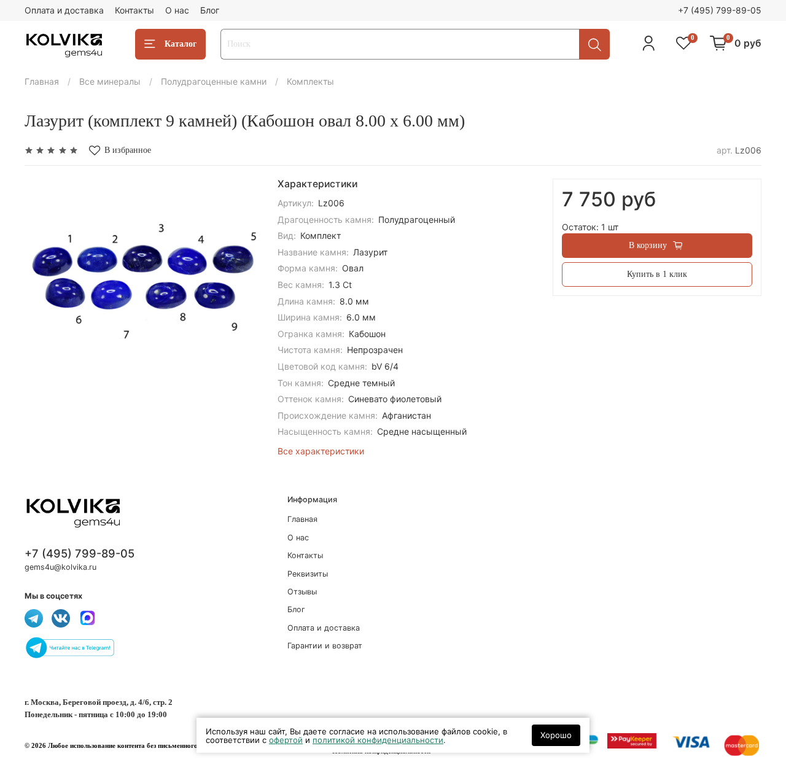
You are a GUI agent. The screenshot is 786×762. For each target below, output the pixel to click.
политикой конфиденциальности (378, 740)
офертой (286, 740)
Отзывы (302, 591)
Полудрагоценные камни (214, 81)
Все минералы (110, 81)
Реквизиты (307, 573)
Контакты (134, 10)
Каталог (180, 44)
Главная (42, 81)
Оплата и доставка (64, 10)
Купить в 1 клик (657, 274)
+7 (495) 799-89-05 (719, 10)
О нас (177, 10)
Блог (209, 10)
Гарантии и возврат (324, 645)
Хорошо (556, 735)
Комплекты (310, 81)
